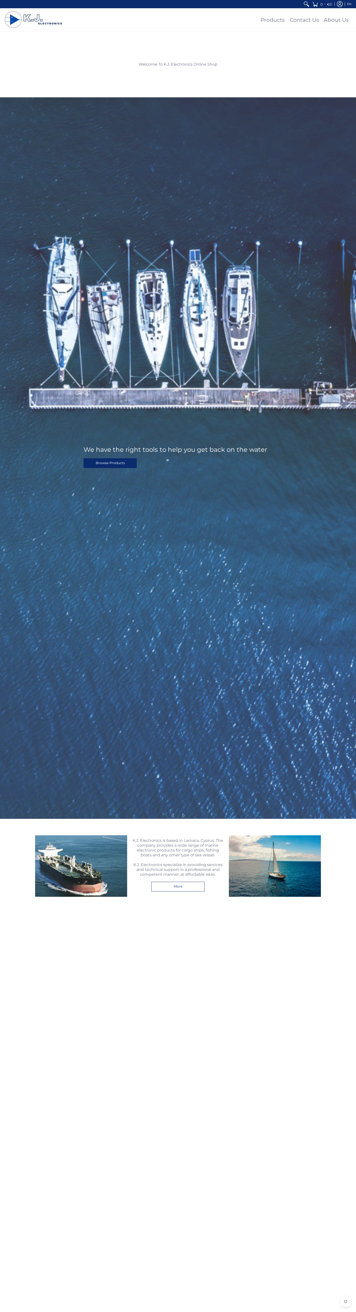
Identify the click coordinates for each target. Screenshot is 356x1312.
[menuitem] (306, 4)
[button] (322, 4)
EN (349, 4)
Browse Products (110, 463)
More (178, 886)
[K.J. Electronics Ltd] (35, 19)
